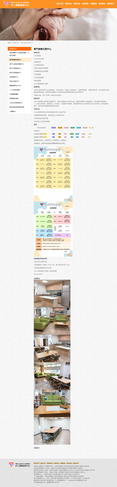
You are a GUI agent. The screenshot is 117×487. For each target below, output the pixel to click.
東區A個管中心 (14, 81)
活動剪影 (85, 4)
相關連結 (93, 4)
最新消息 (77, 4)
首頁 (9, 43)
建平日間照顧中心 (15, 72)
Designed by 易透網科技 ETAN (77, 480)
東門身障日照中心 (15, 59)
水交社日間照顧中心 (16, 103)
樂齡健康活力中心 (15, 85)
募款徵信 (102, 4)
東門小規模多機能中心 (17, 64)
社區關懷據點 (14, 94)
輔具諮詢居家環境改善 (17, 107)
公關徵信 (12, 111)
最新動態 (49, 463)
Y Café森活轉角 (15, 90)
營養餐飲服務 (14, 98)
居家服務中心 (14, 77)
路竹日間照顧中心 (15, 68)
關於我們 (60, 4)
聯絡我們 (110, 4)
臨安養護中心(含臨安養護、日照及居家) (19, 54)
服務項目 (68, 4)
